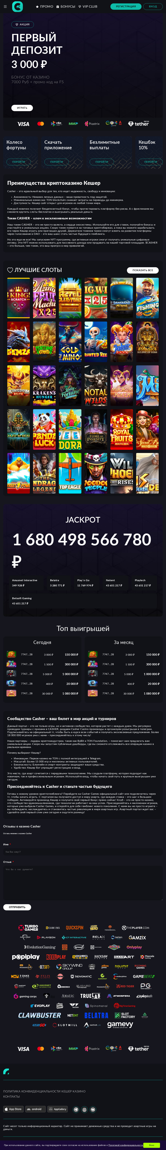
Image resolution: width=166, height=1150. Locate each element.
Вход (153, 6)
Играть (22, 108)
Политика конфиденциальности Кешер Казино (44, 1091)
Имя (6, 844)
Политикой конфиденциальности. (126, 1145)
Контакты (11, 1096)
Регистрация (126, 6)
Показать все (143, 270)
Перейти (18, 162)
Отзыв (7, 862)
